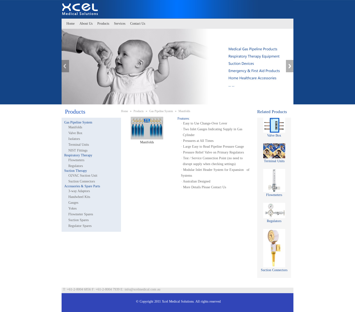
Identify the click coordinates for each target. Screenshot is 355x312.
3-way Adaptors (79, 191)
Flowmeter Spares (80, 214)
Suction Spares (78, 220)
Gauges (73, 202)
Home (70, 23)
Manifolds (75, 127)
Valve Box (75, 133)
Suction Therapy (75, 171)
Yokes (72, 208)
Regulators (75, 166)
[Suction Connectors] (274, 248)
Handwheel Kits (79, 197)
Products (103, 23)
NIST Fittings (77, 150)
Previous (65, 66)
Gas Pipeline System (78, 122)
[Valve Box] (274, 125)
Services (119, 23)
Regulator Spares (80, 226)
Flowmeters (76, 160)
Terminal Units (78, 144)
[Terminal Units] (274, 150)
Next (289, 66)
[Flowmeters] (274, 180)
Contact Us (137, 23)
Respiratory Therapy (78, 155)
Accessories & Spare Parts (82, 186)
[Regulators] (274, 210)
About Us (85, 23)
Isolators (74, 139)
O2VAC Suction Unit (82, 175)
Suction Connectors (81, 181)
